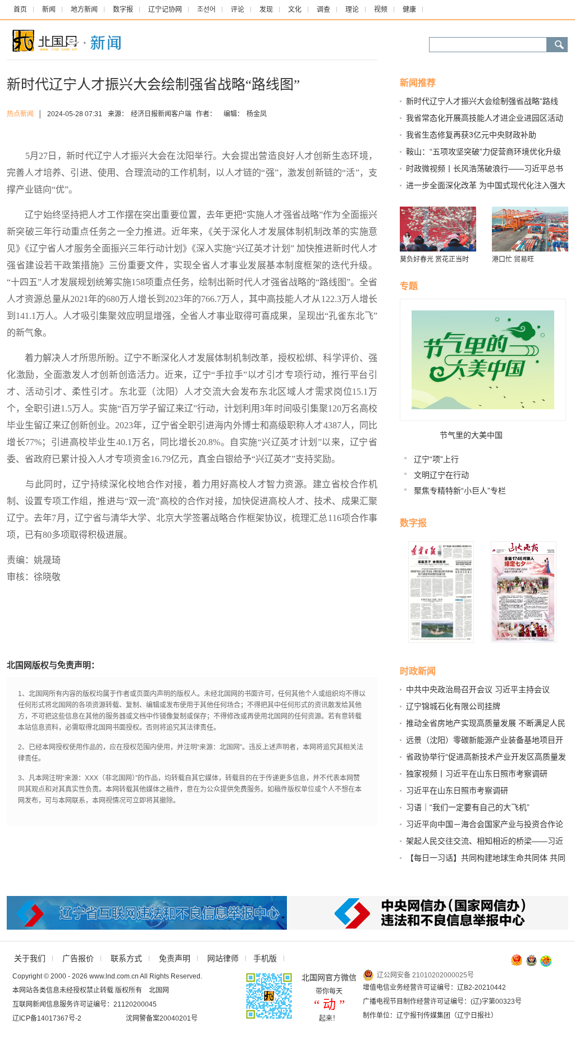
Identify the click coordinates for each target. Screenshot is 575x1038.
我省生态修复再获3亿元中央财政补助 (471, 134)
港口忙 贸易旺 (513, 259)
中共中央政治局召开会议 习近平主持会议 (478, 689)
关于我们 (29, 958)
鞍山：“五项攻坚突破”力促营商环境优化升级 (483, 151)
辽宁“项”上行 (436, 459)
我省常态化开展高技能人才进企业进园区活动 (484, 117)
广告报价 (78, 958)
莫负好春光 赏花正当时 (434, 259)
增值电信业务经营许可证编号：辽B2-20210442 (434, 987)
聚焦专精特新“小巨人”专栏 (460, 490)
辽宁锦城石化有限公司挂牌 (453, 706)
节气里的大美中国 (471, 435)
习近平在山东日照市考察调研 (457, 790)
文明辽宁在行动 (441, 474)
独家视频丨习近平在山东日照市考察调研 (476, 773)
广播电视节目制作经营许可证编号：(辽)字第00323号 (442, 1001)
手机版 (265, 958)
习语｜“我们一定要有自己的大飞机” (468, 807)
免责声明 (174, 958)
